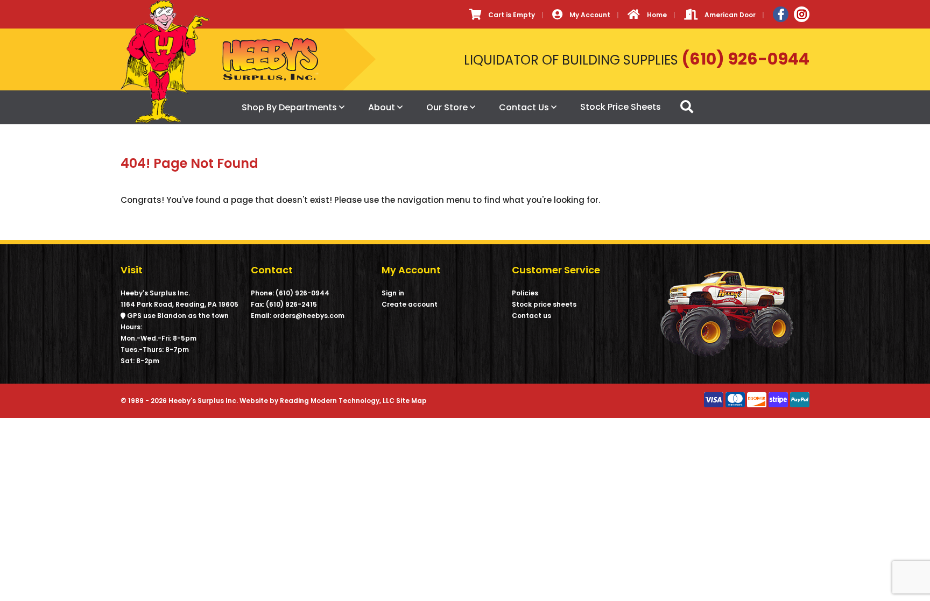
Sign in (393, 293)
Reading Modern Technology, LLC (337, 400)
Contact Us (524, 107)
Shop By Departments (289, 107)
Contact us (531, 315)
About (381, 107)
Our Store (447, 107)
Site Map (411, 400)
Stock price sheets (544, 304)
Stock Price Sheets (620, 107)
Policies (525, 293)
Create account (410, 304)
